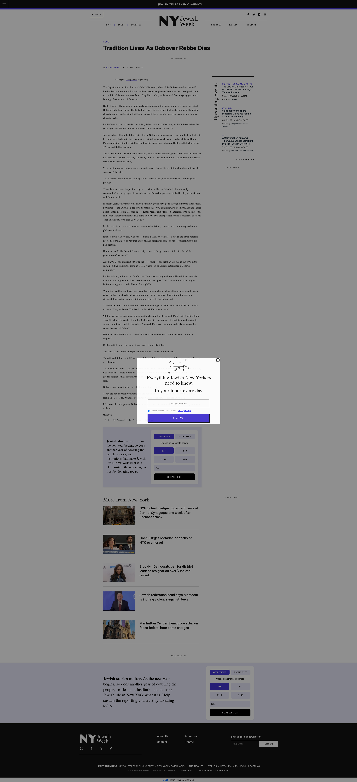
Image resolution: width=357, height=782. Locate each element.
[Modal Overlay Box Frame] (178, 391)
